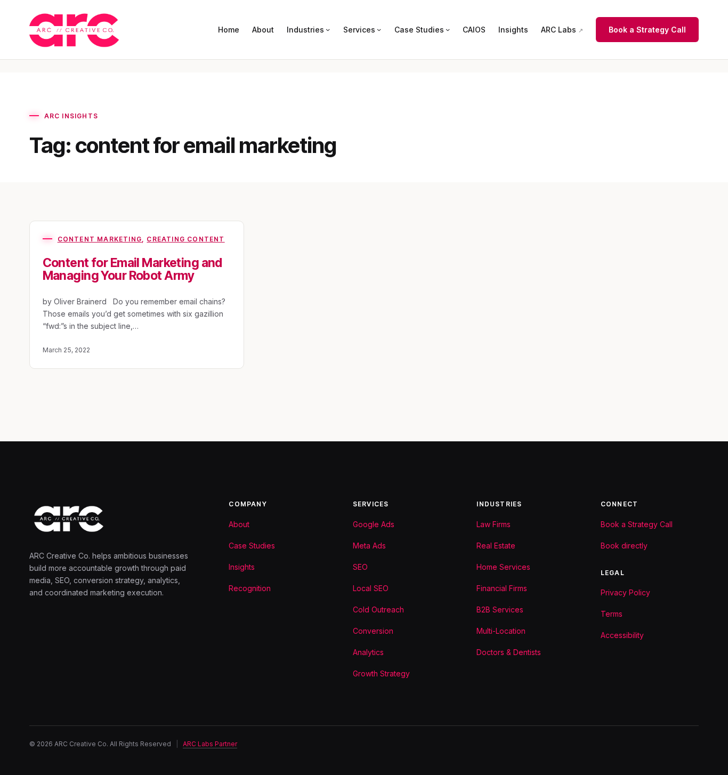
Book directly (624, 545)
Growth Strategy (381, 673)
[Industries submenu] (328, 29)
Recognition (250, 588)
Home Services (503, 566)
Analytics (368, 652)
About (239, 524)
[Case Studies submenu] (448, 29)
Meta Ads (369, 545)
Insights (242, 566)
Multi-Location (500, 630)
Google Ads (373, 524)
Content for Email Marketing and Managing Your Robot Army (132, 269)
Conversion (373, 630)
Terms (611, 613)
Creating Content (185, 239)
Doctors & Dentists (508, 652)
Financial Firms (501, 588)
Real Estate (495, 545)
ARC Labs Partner (210, 744)
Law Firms (493, 524)
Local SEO (371, 588)
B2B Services (499, 609)
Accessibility (622, 635)
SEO (360, 566)
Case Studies (252, 545)
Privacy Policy (625, 592)
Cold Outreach (378, 609)
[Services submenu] (379, 29)
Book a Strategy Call (647, 29)
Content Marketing (100, 239)
